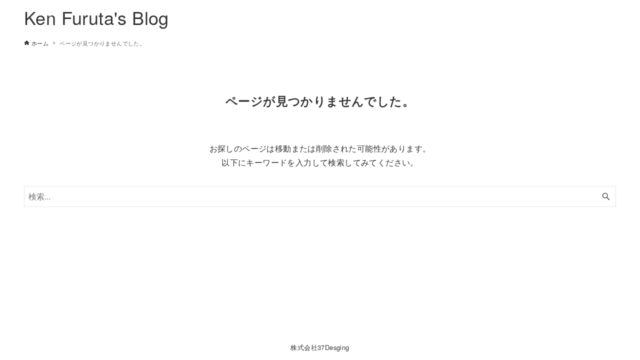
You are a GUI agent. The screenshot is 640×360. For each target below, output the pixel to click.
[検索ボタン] (606, 196)
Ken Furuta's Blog (96, 17)
